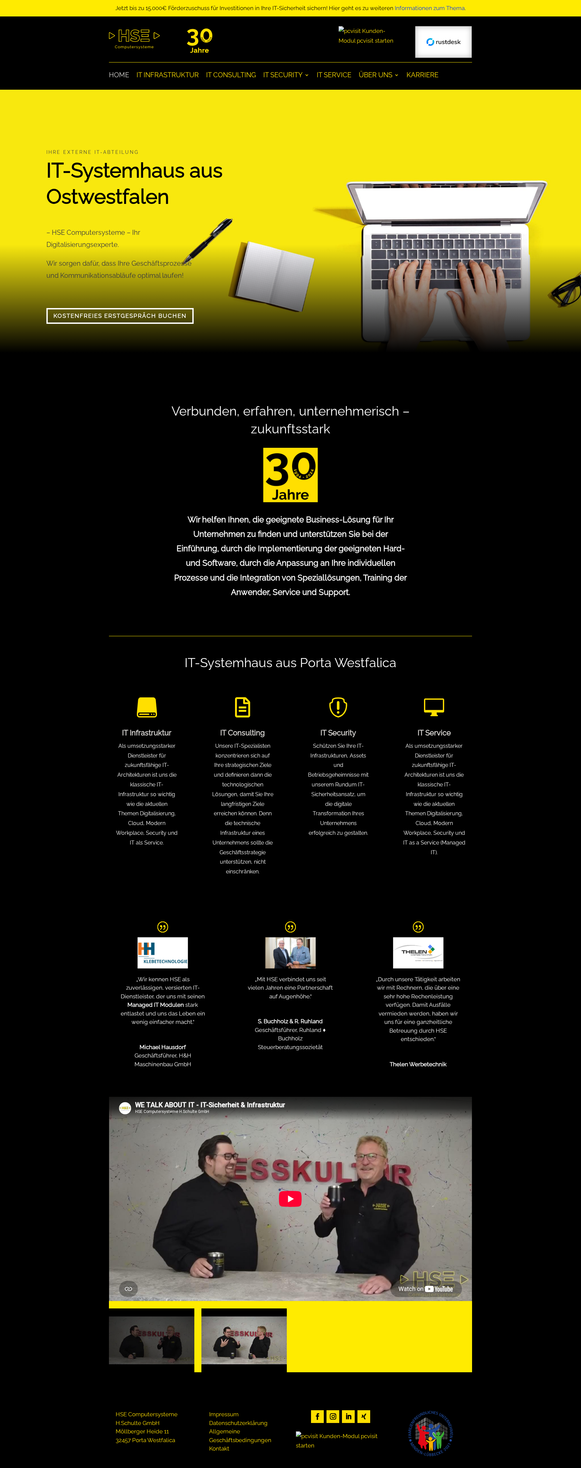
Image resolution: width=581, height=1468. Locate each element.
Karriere (422, 76)
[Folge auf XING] (363, 1416)
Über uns (375, 76)
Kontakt (219, 1448)
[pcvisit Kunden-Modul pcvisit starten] (367, 40)
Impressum (224, 1414)
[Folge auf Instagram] (332, 1416)
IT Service (334, 76)
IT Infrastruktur (168, 76)
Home (119, 76)
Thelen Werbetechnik (418, 1064)
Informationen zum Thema (430, 8)
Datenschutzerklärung (238, 1423)
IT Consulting (231, 76)
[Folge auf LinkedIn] (348, 1416)
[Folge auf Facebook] (317, 1416)
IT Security (283, 76)
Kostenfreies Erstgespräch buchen (120, 315)
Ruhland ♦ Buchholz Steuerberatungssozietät (292, 1038)
